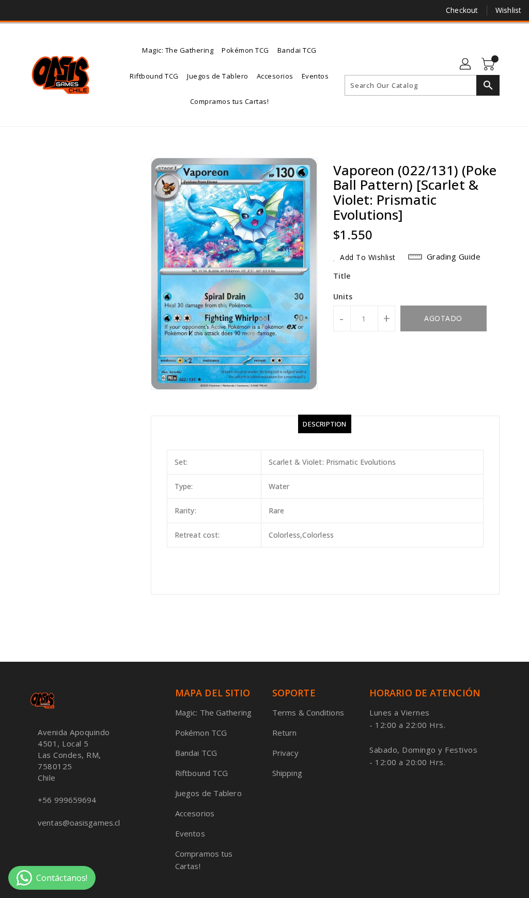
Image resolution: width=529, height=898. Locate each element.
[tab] (324, 424)
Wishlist (508, 10)
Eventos (190, 833)
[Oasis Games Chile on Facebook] (16, 10)
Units (343, 296)
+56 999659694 (67, 800)
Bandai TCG (196, 753)
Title (342, 276)
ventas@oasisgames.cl (79, 822)
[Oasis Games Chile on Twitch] (72, 10)
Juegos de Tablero (208, 793)
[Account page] (466, 64)
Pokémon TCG (201, 732)
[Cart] (489, 64)
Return (284, 732)
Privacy (285, 753)
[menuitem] (177, 49)
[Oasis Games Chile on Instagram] (53, 10)
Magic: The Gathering (213, 712)
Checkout (462, 10)
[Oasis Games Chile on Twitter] (34, 10)
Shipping (287, 773)
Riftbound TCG (201, 773)
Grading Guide (454, 256)
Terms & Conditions (308, 712)
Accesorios (194, 813)
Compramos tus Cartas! (203, 859)
